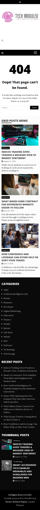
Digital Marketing (12, 311)
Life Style (8, 332)
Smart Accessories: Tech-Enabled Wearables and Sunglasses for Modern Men (20, 378)
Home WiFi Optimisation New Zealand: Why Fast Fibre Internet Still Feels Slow (19, 399)
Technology (9, 349)
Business (5, 148)
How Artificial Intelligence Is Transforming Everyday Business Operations (19, 388)
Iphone (7, 328)
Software (8, 345)
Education (8, 315)
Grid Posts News (15, 121)
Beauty (7, 298)
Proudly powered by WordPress (19, 498)
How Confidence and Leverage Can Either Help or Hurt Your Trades (20, 257)
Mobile (7, 336)
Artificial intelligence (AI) (16, 294)
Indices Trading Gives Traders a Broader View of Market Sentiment (19, 155)
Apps (6, 289)
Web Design (9, 354)
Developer (9, 306)
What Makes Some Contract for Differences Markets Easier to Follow (20, 204)
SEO (6, 341)
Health (7, 324)
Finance (7, 319)
